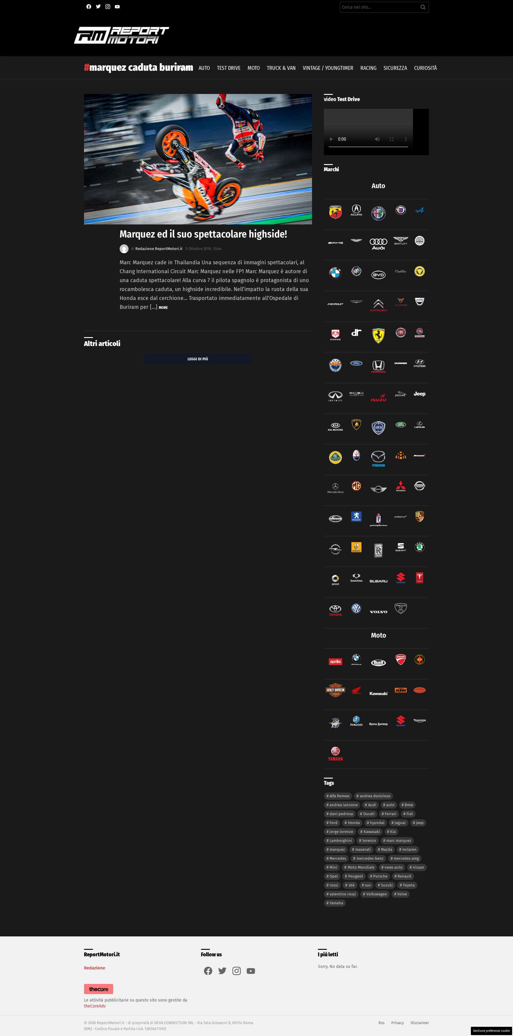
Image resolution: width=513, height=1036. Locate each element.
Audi (372, 805)
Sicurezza (395, 68)
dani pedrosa (341, 814)
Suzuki (387, 885)
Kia (393, 831)
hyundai (377, 822)
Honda (354, 822)
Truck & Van (281, 68)
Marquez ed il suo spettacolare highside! (203, 234)
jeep (420, 822)
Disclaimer (420, 1023)
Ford (334, 822)
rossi (334, 885)
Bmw (409, 805)
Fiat (409, 814)
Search (423, 8)
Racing (368, 68)
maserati (363, 849)
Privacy (397, 1023)
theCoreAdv (95, 1006)
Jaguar (400, 822)
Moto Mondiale (361, 867)
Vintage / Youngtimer (328, 68)
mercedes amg (406, 858)
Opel (334, 876)
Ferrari (390, 814)
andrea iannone (344, 805)
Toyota (409, 885)
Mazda (386, 849)
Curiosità (425, 68)
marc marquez (398, 840)
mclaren (409, 849)
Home (185, 68)
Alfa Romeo (339, 796)
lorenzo (369, 840)
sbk (352, 885)
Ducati (369, 814)
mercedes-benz (370, 858)
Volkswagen (376, 894)
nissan (418, 867)
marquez (337, 849)
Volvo (402, 894)
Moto (254, 68)
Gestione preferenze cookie (491, 1031)
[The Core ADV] (98, 994)
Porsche (380, 876)
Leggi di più (198, 359)
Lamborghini (341, 840)
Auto (204, 68)
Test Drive (228, 68)
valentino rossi (343, 894)
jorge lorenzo (341, 831)
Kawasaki (372, 831)
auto (390, 805)
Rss (381, 1023)
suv (368, 885)
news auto (393, 867)
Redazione (94, 968)
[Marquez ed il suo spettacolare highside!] (198, 159)
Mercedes (338, 858)
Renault (404, 876)
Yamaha (336, 903)
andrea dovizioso (375, 796)
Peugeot (355, 876)
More (163, 307)
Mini (333, 867)
